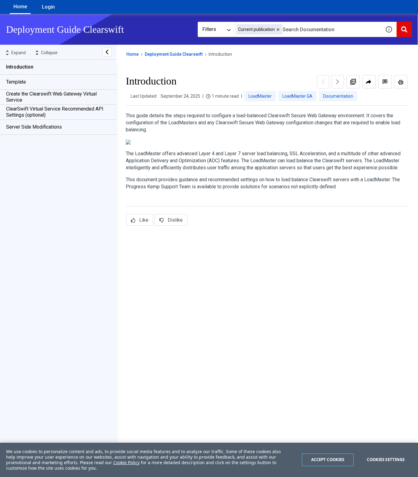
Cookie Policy (126, 462)
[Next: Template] (337, 82)
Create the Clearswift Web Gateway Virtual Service (51, 97)
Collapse (49, 52)
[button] (278, 29)
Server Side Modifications (34, 127)
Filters (209, 29)
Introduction (19, 67)
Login (48, 7)
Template (16, 82)
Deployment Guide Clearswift (174, 54)
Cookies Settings (386, 459)
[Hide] (107, 52)
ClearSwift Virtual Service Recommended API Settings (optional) (54, 112)
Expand (18, 52)
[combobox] (308, 29)
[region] (209, 460)
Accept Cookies (328, 459)
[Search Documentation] (404, 29)
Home (20, 6)
